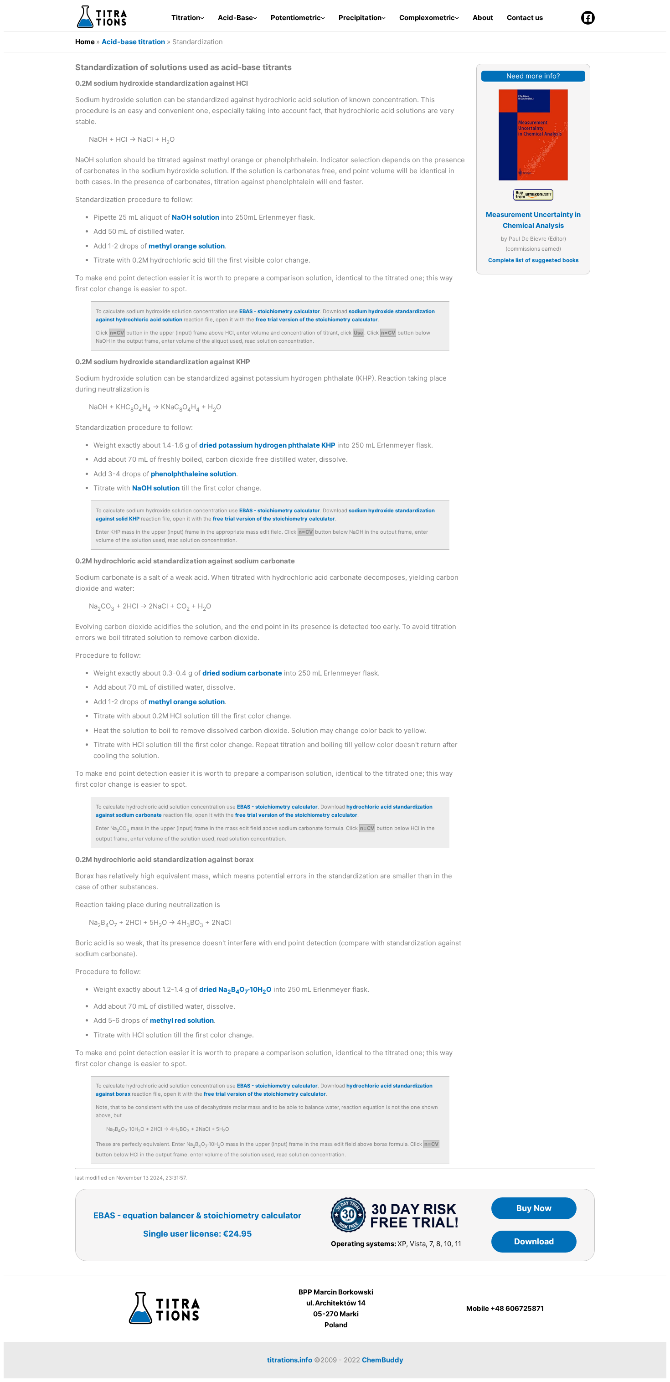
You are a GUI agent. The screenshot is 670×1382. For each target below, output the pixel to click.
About (483, 17)
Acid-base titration (133, 41)
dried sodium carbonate (242, 673)
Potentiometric (296, 17)
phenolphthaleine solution (193, 473)
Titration (185, 17)
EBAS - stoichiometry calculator (279, 311)
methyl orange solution (187, 246)
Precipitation (360, 17)
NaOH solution (195, 217)
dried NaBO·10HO (235, 989)
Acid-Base (235, 17)
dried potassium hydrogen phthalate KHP (267, 445)
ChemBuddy (382, 1360)
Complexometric (427, 17)
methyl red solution (182, 1020)
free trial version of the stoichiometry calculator (317, 319)
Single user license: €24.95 (197, 1233)
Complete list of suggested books (533, 260)
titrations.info (289, 1360)
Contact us (525, 17)
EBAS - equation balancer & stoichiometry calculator (197, 1215)
